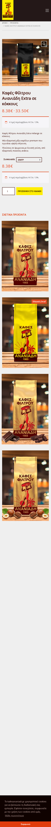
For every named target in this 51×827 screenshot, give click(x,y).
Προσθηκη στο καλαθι (29, 191)
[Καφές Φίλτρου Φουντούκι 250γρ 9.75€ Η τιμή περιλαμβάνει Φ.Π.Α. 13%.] (25, 485)
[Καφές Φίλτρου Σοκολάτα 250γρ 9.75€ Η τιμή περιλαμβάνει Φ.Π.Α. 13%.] (25, 409)
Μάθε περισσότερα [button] (14, 815)
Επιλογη (25, 263)
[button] (44, 44)
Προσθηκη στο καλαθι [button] (25, 416)
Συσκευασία (9, 159)
